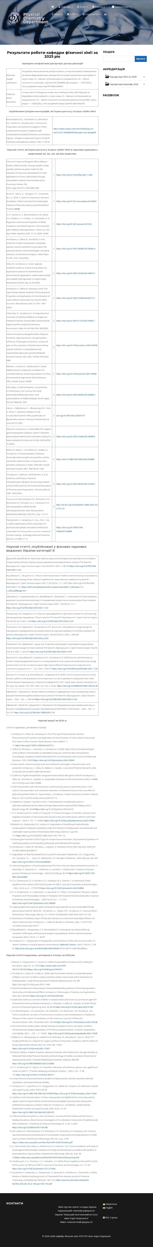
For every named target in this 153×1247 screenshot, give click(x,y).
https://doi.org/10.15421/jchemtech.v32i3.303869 (62, 888)
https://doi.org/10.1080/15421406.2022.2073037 (33, 1093)
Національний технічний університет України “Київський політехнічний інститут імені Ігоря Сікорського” (76, 1214)
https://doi (39, 809)
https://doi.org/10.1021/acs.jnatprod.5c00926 (76, 201)
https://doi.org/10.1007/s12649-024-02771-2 (75, 298)
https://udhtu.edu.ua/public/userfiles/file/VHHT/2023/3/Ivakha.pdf (42, 1142)
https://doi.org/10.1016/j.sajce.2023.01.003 (74, 1007)
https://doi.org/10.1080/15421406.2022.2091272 (33, 1112)
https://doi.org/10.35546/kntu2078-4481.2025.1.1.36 (74, 668)
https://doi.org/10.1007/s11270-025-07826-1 (75, 320)
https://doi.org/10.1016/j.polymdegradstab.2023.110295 (72, 1033)
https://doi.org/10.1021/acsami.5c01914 (73, 224)
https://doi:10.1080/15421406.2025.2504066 (75, 459)
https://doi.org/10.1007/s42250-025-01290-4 (75, 484)
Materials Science (68, 944)
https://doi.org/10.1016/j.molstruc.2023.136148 (76, 1022)
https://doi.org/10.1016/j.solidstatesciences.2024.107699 (69, 820)
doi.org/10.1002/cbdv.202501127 (70, 415)
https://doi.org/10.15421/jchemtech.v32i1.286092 (33, 903)
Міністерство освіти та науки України (77, 1207)
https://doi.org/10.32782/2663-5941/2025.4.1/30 (51, 651)
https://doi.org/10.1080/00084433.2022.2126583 (33, 1063)
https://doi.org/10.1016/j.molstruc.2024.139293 (53, 760)
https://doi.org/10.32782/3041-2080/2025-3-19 (34, 712)
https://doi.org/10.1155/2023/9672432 (47, 995)
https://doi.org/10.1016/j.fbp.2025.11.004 (74, 174)
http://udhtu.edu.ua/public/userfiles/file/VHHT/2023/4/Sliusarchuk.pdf (47, 1157)
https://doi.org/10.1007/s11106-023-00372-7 (35, 1074)
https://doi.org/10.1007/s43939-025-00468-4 (75, 394)
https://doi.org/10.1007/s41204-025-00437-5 (75, 273)
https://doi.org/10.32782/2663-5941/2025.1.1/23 (27, 607)
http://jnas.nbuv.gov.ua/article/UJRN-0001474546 (37, 948)
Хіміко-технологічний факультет (76, 1222)
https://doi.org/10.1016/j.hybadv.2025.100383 (76, 373)
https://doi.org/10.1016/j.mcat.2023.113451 (31, 1048)
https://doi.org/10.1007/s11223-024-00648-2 (31, 862)
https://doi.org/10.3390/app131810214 (45, 969)
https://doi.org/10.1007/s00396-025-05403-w (75, 248)
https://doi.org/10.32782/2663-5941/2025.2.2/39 (27, 638)
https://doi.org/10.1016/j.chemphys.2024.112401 (75, 1093)
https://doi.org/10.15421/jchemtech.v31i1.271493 (33, 1168)
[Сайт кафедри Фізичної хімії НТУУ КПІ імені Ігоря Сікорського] (27, 15)
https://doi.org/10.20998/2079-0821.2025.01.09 (77, 686)
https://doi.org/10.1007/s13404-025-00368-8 (75, 436)
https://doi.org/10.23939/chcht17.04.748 (29, 1127)
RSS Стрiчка (111, 1217)
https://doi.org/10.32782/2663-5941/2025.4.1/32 (53, 621)
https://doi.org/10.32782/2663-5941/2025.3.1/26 (56, 699)
